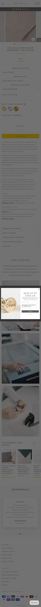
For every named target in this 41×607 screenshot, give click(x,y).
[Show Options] (37, 308)
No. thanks (30, 314)
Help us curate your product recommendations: (29, 305)
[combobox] (30, 308)
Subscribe (30, 311)
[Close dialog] (39, 289)
